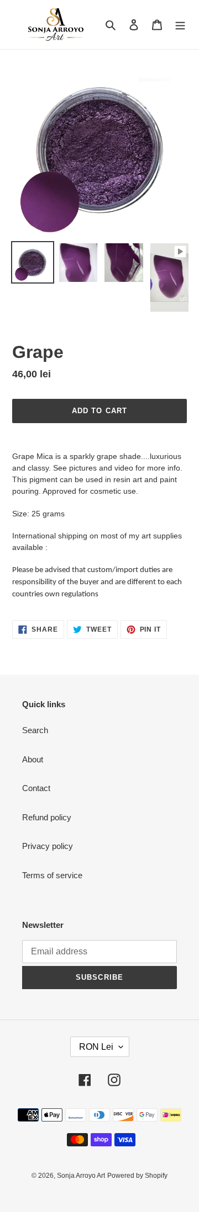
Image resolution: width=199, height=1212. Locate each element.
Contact (36, 788)
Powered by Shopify (137, 1175)
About (32, 759)
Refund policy (46, 817)
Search (35, 730)
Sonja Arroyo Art (81, 1175)
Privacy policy (47, 846)
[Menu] (180, 24)
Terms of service (52, 875)
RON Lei (96, 1046)
